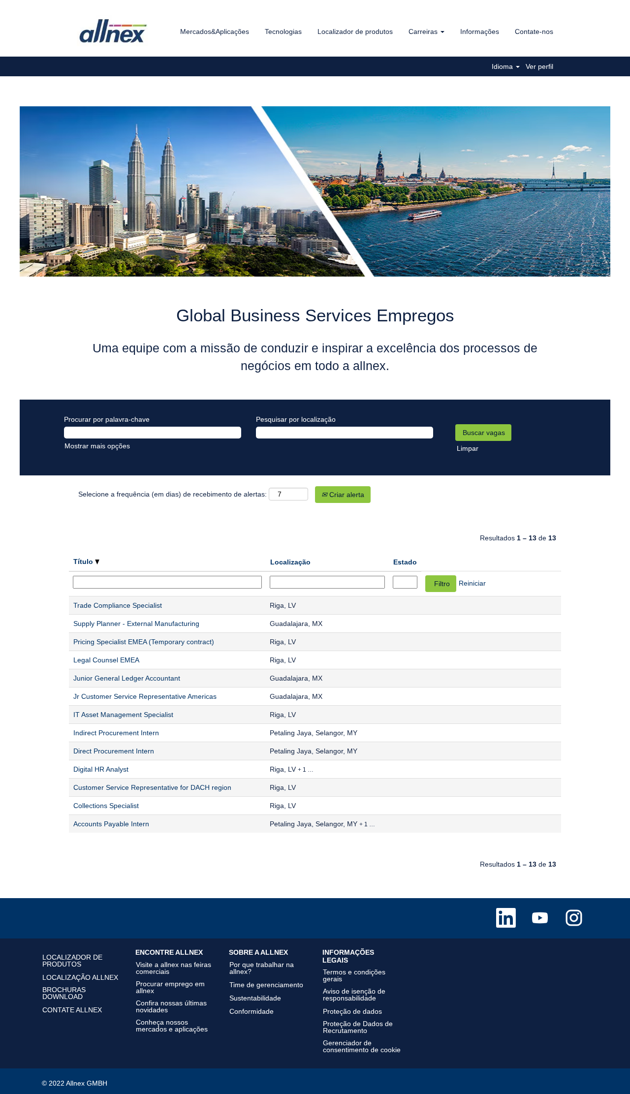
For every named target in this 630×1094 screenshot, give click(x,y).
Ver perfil (539, 66)
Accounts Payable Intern (111, 824)
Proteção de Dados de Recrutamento (358, 1027)
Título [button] (84, 561)
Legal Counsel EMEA (106, 660)
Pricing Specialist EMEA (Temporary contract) (143, 642)
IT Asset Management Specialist (123, 715)
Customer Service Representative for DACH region (152, 787)
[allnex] (113, 31)
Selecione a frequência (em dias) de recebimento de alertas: (172, 494)
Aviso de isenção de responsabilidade (354, 994)
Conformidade (251, 1011)
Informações (479, 31)
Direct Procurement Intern (113, 751)
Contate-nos (534, 31)
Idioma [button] (503, 66)
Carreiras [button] (424, 31)
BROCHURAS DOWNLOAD (64, 993)
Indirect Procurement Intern (116, 733)
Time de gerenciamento (266, 985)
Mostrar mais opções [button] (97, 446)
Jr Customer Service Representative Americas (145, 696)
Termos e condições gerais (354, 975)
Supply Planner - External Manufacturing (136, 623)
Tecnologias (283, 31)
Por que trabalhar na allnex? (261, 968)
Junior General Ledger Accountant (126, 678)
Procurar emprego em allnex (170, 987)
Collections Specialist (106, 806)
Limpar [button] (467, 448)
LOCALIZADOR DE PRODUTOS (72, 960)
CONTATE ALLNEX (72, 1010)
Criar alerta (345, 495)
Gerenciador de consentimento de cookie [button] (362, 1046)
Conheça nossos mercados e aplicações (172, 1025)
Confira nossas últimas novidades (171, 1006)
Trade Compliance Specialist (117, 605)
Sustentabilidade (255, 998)
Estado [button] (405, 562)
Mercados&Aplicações (214, 31)
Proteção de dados (352, 1011)
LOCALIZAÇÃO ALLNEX (80, 977)
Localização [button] (290, 562)
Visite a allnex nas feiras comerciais (173, 968)
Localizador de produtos (355, 31)
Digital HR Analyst (100, 769)
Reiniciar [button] (472, 583)
